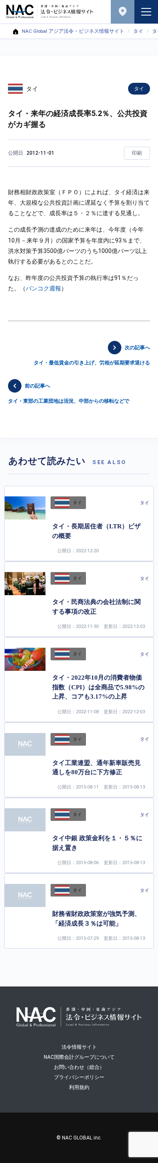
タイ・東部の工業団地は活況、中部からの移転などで (68, 393)
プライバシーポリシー (79, 1077)
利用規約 (79, 1087)
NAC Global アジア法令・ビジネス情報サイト (73, 31)
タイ (138, 31)
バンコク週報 (43, 288)
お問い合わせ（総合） (79, 1067)
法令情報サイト (79, 1047)
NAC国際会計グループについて (79, 1057)
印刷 (137, 153)
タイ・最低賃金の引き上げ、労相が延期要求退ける (92, 355)
